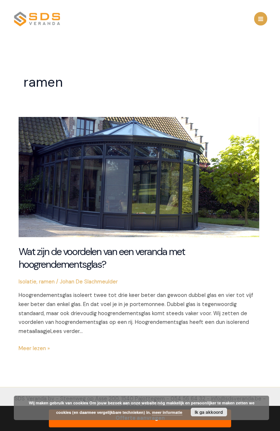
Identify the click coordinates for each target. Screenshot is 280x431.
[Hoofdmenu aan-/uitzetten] (260, 18)
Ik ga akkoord (209, 412)
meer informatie (167, 412)
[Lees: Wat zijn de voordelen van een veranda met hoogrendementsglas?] (139, 176)
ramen (47, 281)
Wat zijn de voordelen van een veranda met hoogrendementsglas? (102, 258)
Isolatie (27, 281)
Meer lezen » (34, 349)
